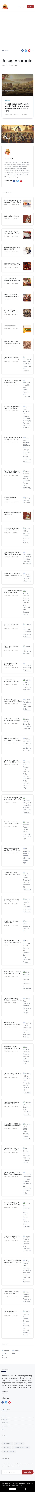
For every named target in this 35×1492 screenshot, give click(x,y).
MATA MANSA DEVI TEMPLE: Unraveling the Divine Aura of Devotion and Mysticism (12, 1262)
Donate (30, 6)
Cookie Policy (17, 1485)
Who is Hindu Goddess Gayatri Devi (11, 922)
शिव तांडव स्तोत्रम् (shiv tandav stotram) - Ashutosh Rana (12, 201)
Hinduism (6, 1447)
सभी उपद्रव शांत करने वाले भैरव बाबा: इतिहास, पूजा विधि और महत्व (12, 849)
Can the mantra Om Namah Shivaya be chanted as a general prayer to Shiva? (11, 1313)
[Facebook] (22, 50)
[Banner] (17, 134)
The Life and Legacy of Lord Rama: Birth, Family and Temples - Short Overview (12, 1205)
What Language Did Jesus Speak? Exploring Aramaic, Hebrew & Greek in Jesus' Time (17, 107)
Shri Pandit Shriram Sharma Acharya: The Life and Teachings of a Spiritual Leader (13, 593)
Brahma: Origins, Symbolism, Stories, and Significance (11, 681)
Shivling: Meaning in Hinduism (10, 498)
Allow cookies (21, 1489)
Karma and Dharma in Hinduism (11, 647)
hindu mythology (9, 1451)
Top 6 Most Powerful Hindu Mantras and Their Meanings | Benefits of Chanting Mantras (12, 409)
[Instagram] (26, 50)
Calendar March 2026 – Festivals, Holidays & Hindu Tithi (12, 280)
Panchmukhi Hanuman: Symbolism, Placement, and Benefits (13, 358)
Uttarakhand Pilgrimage (21, 1447)
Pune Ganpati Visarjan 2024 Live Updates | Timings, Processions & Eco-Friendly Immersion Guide (13, 440)
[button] (5, 50)
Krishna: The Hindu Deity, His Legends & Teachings (12, 719)
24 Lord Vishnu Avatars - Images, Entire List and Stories (12, 529)
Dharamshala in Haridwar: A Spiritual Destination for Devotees (12, 554)
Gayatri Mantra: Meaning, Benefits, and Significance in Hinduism (12, 1237)
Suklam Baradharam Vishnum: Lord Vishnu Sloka (13, 700)
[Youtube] (29, 50)
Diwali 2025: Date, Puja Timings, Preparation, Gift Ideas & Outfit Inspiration (12, 264)
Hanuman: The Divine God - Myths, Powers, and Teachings (13, 382)
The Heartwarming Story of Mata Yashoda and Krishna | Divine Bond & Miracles (13, 799)
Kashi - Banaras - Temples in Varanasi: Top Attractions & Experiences (13, 973)
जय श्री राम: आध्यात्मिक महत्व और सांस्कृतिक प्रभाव (12, 513)
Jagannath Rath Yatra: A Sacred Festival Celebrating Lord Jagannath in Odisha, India (13, 1175)
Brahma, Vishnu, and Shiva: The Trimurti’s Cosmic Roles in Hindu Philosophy (13, 1074)
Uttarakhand (7, 1443)
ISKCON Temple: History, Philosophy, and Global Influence (11, 900)
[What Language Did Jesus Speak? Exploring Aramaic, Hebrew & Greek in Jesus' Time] (17, 85)
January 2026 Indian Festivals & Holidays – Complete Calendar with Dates (11, 297)
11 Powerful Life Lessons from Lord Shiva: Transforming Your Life (11, 1103)
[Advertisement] (17, 29)
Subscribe (27, 1472)
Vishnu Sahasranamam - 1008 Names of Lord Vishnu (13, 574)
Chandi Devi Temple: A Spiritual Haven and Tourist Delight (12, 1000)
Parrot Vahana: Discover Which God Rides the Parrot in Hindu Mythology (13, 472)
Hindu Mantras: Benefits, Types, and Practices (11, 1292)
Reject (12, 1489)
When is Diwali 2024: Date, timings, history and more (12, 1125)
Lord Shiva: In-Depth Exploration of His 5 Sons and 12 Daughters (12, 874)
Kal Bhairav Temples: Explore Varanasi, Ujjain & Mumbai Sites (12, 1048)
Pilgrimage (19, 1443)
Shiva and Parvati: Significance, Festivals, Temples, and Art (11, 311)
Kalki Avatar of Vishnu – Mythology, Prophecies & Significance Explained (12, 343)
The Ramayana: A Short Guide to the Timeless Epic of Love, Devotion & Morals (12, 942)
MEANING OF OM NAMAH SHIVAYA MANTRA (12, 248)
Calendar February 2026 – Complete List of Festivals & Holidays (12, 233)
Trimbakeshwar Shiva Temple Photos (11, 664)
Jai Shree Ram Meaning (11, 216)
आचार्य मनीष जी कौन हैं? (10, 326)
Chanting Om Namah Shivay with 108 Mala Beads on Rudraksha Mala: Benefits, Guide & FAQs (13, 763)
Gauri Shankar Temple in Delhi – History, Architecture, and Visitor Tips (13, 823)
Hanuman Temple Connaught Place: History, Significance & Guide (12, 1024)
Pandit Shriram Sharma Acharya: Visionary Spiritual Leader (12, 1149)
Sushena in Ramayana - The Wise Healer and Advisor (11, 625)
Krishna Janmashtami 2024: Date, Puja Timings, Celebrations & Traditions (12, 740)
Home (3, 65)
